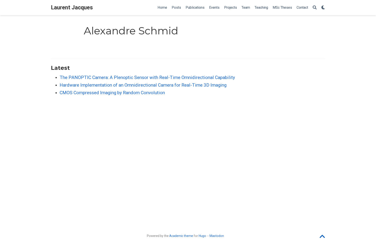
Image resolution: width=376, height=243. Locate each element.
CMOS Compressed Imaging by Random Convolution (112, 92)
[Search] (315, 7)
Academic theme (181, 236)
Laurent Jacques (72, 7)
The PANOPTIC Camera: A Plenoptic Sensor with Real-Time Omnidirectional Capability (147, 77)
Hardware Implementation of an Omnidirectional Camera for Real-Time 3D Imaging (143, 85)
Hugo (202, 236)
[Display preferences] (323, 7)
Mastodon (217, 236)
